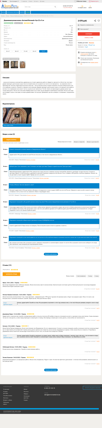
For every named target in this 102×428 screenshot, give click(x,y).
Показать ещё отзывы (51, 370)
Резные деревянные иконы (16, 15)
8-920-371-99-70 (68, 6)
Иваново (4, 1)
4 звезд (96, 276)
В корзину (89, 34)
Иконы (7, 15)
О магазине (24, 1)
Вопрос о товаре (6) (79, 141)
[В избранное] (99, 21)
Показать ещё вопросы (51, 254)
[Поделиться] (95, 21)
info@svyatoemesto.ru (52, 394)
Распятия (26, 391)
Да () (97, 159)
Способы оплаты (7, 395)
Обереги (26, 393)
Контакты (36, 1)
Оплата (30, 1)
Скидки (26, 400)
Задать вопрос (11, 139)
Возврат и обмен (7, 400)
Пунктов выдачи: (14, 1)
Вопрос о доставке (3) (92, 141)
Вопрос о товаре (32, 213)
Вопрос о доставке (30, 159)
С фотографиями (81, 276)
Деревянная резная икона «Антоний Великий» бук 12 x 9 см (38, 15)
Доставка (42, 1)
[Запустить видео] (17, 116)
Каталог (3, 15)
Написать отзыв (11, 274)
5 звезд (90, 276)
